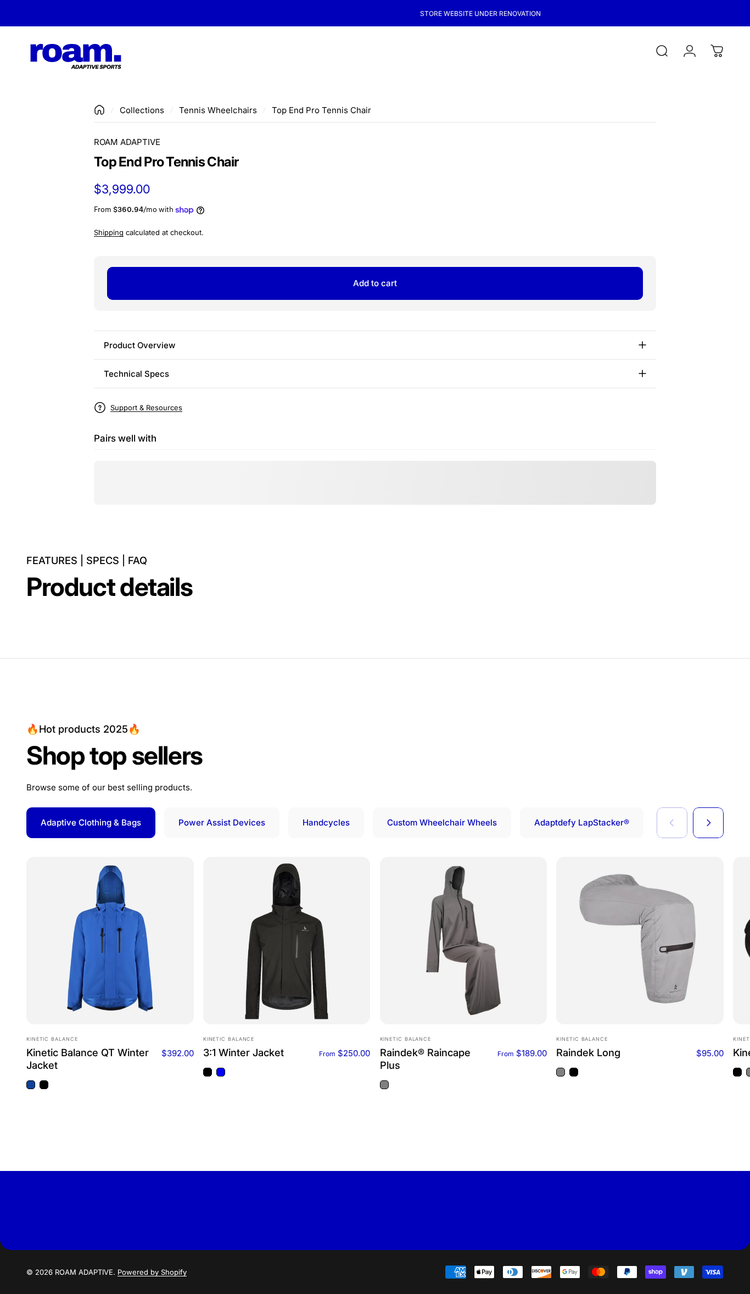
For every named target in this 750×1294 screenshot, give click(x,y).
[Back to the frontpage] (99, 109)
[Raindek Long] (640, 940)
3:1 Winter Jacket (243, 1052)
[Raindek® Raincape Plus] (463, 940)
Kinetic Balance (52, 1039)
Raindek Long (588, 1052)
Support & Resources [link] (146, 407)
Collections (142, 110)
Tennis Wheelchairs (218, 110)
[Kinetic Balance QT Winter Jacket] (110, 940)
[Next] (708, 822)
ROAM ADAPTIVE (127, 142)
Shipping (109, 232)
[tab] (90, 822)
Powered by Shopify (152, 1272)
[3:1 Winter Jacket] (287, 940)
